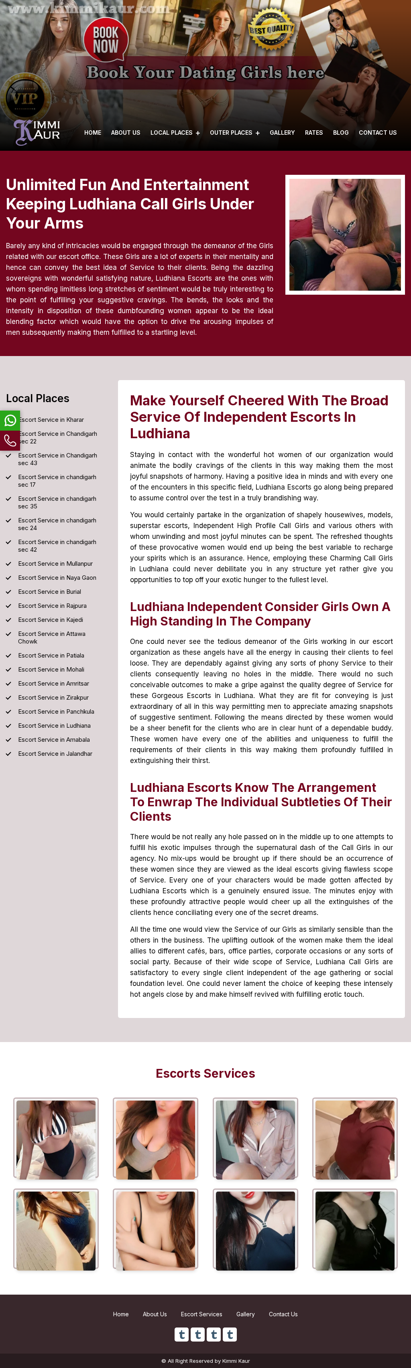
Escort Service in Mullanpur (55, 563)
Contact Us (378, 132)
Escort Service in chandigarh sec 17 (57, 480)
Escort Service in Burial (49, 591)
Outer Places (232, 132)
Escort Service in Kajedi (50, 619)
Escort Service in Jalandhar (55, 753)
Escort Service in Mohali (51, 669)
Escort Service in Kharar (51, 419)
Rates (314, 132)
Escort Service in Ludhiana (54, 725)
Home (92, 132)
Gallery (282, 132)
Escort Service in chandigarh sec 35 (57, 502)
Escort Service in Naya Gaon (57, 577)
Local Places (172, 132)
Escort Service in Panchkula (56, 711)
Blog (341, 132)
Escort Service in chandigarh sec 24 (57, 524)
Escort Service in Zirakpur (53, 697)
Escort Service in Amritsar (53, 683)
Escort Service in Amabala (54, 739)
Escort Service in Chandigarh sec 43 (57, 459)
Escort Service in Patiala (51, 655)
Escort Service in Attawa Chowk (51, 637)
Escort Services (201, 1314)
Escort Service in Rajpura (52, 605)
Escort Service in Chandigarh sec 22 (57, 437)
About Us (125, 132)
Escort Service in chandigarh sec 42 (57, 545)
